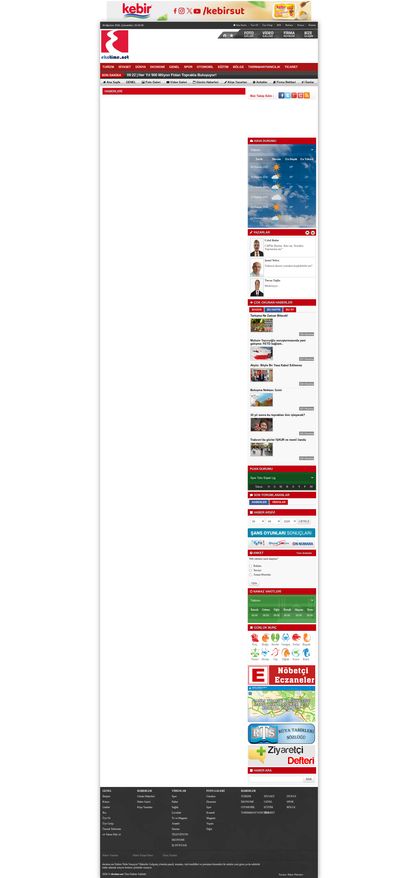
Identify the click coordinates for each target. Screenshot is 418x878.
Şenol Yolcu (272, 260)
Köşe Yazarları (144, 807)
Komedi (210, 812)
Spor (174, 796)
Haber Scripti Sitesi (143, 855)
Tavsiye (257, 570)
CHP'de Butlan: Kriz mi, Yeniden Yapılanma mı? (284, 247)
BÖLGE (291, 807)
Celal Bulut (272, 240)
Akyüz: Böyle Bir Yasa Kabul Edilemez (276, 365)
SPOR (290, 801)
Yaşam (209, 823)
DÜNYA (291, 796)
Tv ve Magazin (179, 818)
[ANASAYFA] (148, 44)
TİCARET (269, 812)
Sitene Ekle (111, 834)
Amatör (176, 823)
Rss (104, 812)
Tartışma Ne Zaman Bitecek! (269, 315)
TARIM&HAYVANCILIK (252, 812)
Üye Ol (254, 25)
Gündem (210, 796)
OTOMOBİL (248, 807)
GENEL (268, 801)
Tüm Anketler (304, 553)
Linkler (106, 807)
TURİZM (246, 796)
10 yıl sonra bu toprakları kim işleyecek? (277, 415)
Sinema (175, 829)
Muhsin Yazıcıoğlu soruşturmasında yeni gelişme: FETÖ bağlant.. (278, 342)
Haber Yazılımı (110, 855)
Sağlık (175, 807)
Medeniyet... (272, 285)
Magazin (210, 818)
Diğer (209, 829)
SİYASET (269, 796)
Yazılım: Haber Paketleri (291, 874)
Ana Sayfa (241, 25)
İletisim (312, 25)
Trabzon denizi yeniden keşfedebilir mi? (172, 75)
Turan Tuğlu (272, 280)
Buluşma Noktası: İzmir (266, 390)
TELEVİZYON (180, 834)
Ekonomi (211, 801)
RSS (279, 25)
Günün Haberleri (146, 796)
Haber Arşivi (143, 801)
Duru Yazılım (170, 855)
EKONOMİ (178, 839)
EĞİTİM (268, 807)
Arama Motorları (262, 574)
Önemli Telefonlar (112, 829)
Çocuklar (176, 812)
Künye (300, 25)
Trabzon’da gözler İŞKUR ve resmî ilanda (278, 439)
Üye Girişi (267, 25)
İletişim (106, 796)
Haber (175, 801)
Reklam (289, 25)
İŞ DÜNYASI (179, 845)
